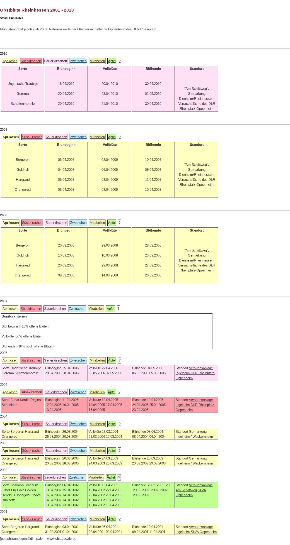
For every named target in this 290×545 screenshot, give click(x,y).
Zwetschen (78, 61)
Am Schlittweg (186, 490)
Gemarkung (198, 431)
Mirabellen (97, 61)
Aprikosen (9, 61)
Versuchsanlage (201, 368)
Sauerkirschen (56, 137)
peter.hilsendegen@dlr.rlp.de (22, 538)
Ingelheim (183, 373)
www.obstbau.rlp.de (61, 538)
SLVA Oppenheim (204, 532)
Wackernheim (203, 436)
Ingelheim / (184, 436)
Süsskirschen (31, 61)
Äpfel (112, 61)
